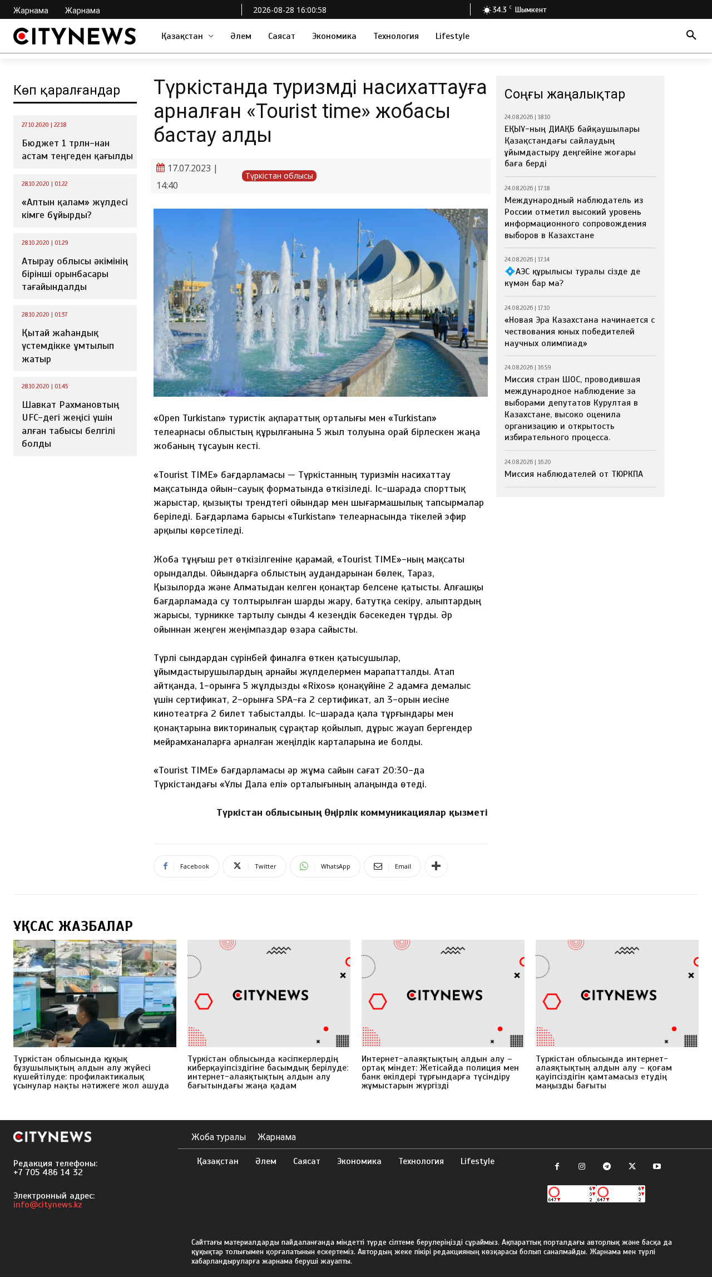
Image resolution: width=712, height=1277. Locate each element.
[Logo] (74, 36)
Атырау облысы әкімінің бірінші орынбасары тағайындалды (75, 274)
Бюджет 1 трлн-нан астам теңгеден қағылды (77, 149)
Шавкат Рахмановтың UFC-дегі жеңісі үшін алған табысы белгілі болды (70, 424)
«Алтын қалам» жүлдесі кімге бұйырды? (75, 208)
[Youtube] (657, 1167)
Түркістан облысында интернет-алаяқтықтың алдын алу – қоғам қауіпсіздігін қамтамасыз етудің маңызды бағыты (604, 1072)
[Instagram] (582, 1167)
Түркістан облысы (279, 175)
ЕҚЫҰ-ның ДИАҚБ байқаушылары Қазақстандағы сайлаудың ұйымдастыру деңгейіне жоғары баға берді (572, 146)
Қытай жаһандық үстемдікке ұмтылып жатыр (68, 346)
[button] (691, 36)
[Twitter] (632, 1167)
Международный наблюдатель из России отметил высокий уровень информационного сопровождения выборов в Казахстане (575, 217)
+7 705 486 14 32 (48, 1172)
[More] (436, 866)
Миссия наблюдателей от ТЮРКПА (574, 474)
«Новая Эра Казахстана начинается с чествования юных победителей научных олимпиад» (580, 331)
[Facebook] (557, 1167)
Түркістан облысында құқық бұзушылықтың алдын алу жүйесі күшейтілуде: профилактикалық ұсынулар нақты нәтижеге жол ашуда (91, 1072)
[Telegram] (607, 1167)
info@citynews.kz (47, 1204)
